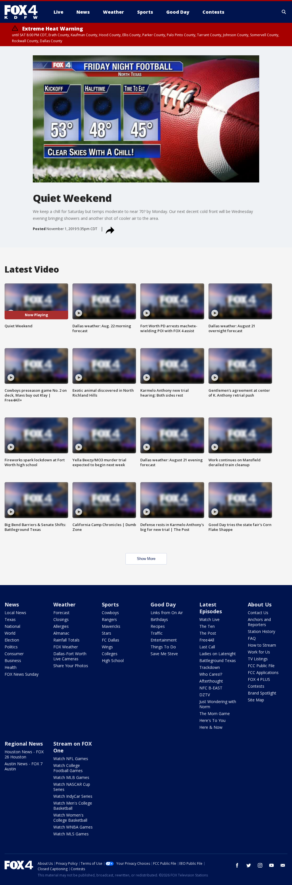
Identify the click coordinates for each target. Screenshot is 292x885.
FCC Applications (263, 672)
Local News (15, 612)
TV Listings (258, 658)
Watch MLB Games (71, 777)
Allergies (61, 626)
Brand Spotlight (262, 693)
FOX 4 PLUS (259, 679)
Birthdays (159, 619)
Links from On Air (167, 612)
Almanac (61, 633)
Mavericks (111, 626)
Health (11, 667)
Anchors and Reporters (259, 622)
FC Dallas (110, 640)
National (12, 626)
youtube (271, 865)
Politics (11, 646)
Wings (107, 646)
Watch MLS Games (71, 834)
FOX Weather (65, 646)
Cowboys (110, 612)
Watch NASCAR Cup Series (71, 787)
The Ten (207, 626)
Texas (10, 619)
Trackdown (209, 667)
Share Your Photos (70, 665)
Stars (106, 633)
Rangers (109, 619)
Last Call (207, 646)
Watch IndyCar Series (72, 796)
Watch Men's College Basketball (72, 805)
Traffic (157, 633)
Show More (146, 559)
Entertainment (164, 640)
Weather (64, 604)
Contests (256, 686)
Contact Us (258, 612)
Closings (61, 619)
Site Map (256, 700)
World (10, 633)
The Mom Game (214, 713)
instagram (260, 865)
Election (12, 640)
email (282, 865)
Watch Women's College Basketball (70, 817)
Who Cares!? (210, 674)
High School (113, 660)
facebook (237, 865)
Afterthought (211, 681)
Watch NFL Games (70, 758)
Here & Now (210, 727)
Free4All (206, 640)
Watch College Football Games (68, 768)
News (12, 604)
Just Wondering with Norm (217, 704)
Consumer (14, 653)
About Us (259, 604)
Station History (261, 631)
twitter (248, 865)
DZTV (204, 694)
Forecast (61, 612)
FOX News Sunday (21, 674)
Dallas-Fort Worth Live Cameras (69, 656)
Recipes (158, 626)
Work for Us (259, 652)
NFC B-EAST (210, 688)
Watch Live (209, 619)
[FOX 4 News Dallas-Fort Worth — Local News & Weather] (23, 12)
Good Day (163, 604)
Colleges (109, 653)
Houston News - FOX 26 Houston (24, 754)
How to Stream (262, 645)
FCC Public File (261, 665)
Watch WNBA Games (73, 827)
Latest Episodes (210, 608)
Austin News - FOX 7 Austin (23, 766)
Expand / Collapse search (284, 12)
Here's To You (212, 720)
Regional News (24, 743)
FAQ (252, 638)
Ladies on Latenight (217, 653)
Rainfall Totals (66, 640)
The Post (207, 633)
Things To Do (163, 646)
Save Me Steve (164, 653)
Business (13, 660)
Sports (110, 604)
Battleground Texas (217, 660)
